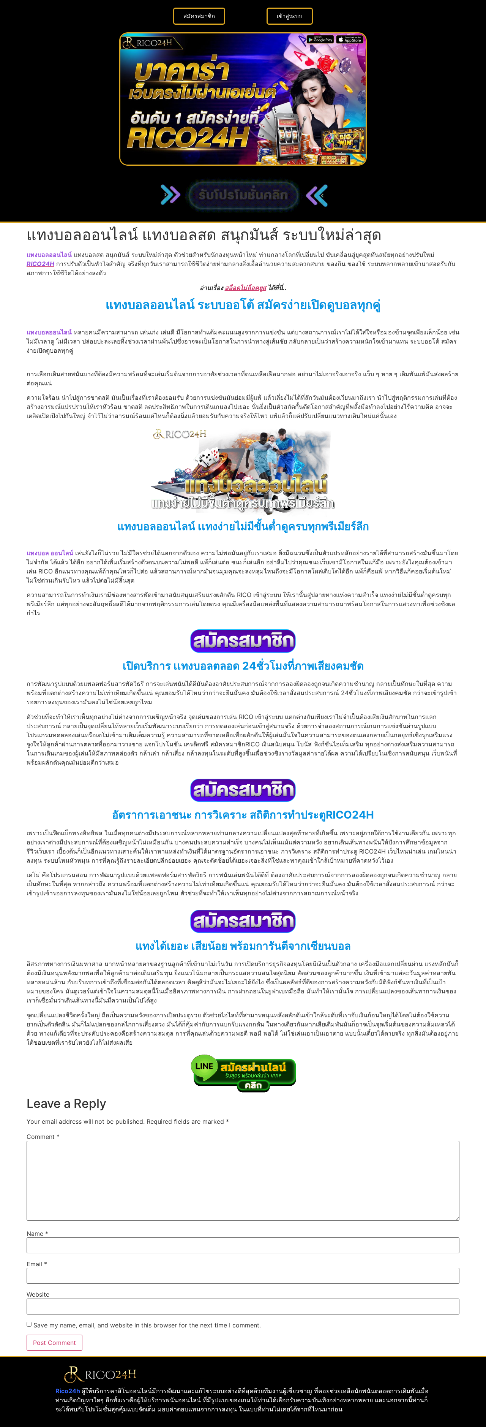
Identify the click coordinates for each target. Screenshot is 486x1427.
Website (38, 1294)
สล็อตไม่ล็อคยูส (245, 287)
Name (37, 1234)
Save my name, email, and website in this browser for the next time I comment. (147, 1325)
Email (37, 1264)
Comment (43, 1137)
